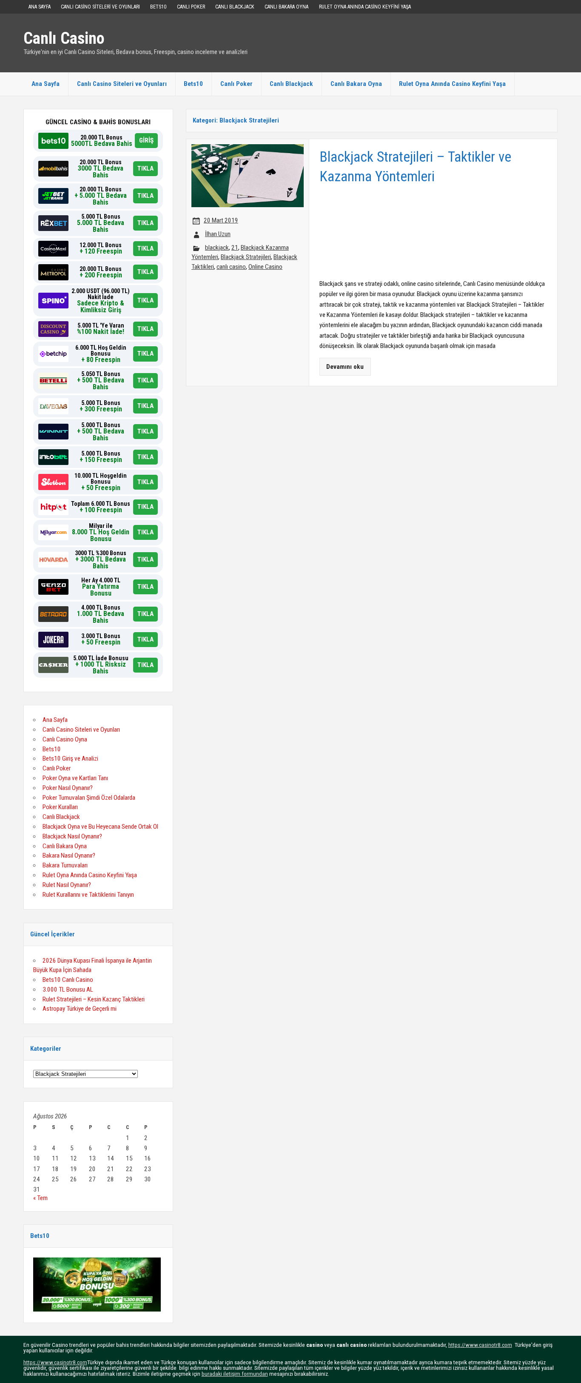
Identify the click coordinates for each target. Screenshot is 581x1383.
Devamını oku (345, 367)
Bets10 (158, 7)
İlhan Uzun (218, 234)
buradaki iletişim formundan (235, 1373)
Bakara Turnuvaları (65, 865)
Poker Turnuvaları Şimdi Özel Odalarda (89, 797)
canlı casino (231, 267)
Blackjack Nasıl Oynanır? (72, 836)
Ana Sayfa (39, 7)
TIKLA (145, 168)
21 (234, 247)
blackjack (217, 247)
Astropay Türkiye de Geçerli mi (80, 1008)
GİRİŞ (146, 140)
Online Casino (265, 267)
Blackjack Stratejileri (246, 257)
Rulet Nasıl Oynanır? (67, 885)
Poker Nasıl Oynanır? (68, 788)
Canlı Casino (64, 38)
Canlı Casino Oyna (65, 739)
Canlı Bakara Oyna (286, 7)
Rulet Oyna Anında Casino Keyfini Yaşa (365, 7)
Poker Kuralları (60, 807)
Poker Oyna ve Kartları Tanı (75, 778)
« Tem (40, 1198)
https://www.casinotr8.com (480, 1344)
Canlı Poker (191, 7)
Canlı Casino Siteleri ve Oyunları (100, 7)
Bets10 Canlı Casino (68, 980)
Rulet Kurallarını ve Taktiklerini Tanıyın (88, 894)
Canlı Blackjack (234, 7)
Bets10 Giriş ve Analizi (70, 758)
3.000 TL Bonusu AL (68, 989)
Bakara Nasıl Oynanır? (69, 855)
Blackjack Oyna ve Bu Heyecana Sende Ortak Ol (100, 826)
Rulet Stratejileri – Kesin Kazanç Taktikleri (94, 999)
